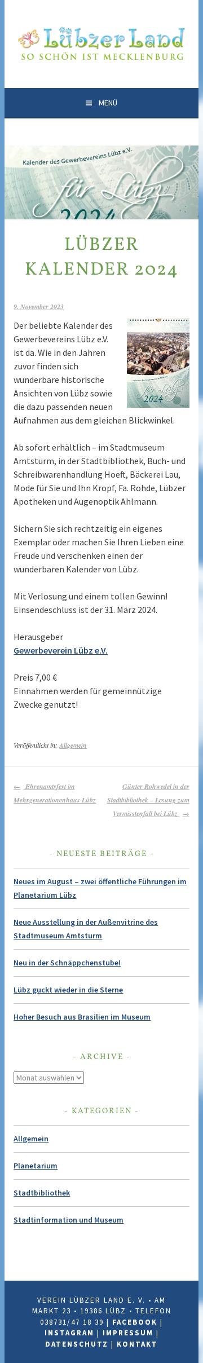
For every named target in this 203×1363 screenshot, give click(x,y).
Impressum (128, 1333)
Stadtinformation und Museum (68, 1220)
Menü (108, 103)
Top (193, 1353)
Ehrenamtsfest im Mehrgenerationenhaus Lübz (55, 793)
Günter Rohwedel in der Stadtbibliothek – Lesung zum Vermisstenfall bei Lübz (148, 800)
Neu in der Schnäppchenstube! (67, 963)
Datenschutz (76, 1344)
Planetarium (36, 1166)
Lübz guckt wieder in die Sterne (68, 990)
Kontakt (137, 1344)
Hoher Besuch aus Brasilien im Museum (82, 1017)
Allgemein (73, 745)
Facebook (134, 1322)
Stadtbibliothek (42, 1193)
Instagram (69, 1333)
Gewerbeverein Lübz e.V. (61, 650)
